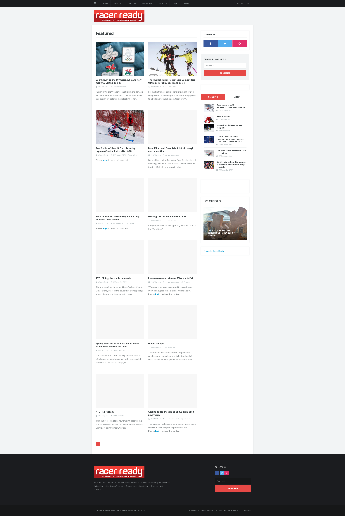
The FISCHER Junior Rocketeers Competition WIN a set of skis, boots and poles (172, 81)
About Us (117, 3)
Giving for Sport (157, 343)
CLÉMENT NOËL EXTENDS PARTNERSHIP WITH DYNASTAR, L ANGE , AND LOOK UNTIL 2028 (231, 139)
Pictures (222, 510)
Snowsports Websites (137, 510)
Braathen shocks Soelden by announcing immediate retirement (117, 218)
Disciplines (131, 3)
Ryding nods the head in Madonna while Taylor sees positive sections (117, 345)
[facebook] (234, 3)
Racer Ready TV (234, 510)
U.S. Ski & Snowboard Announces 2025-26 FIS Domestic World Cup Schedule (231, 164)
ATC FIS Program (105, 411)
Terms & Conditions (209, 510)
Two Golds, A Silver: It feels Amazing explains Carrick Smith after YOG (115, 150)
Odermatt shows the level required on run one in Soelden (230, 106)
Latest (237, 97)
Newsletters (147, 3)
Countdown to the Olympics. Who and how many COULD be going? (119, 81)
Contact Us (162, 3)
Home (105, 3)
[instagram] (242, 3)
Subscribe (225, 73)
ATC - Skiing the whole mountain (113, 278)
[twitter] (238, 3)
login (105, 160)
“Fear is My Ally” (223, 116)
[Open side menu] (95, 3)
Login (174, 3)
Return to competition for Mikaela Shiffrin (171, 278)
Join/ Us (186, 3)
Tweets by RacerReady (213, 251)
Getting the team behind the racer (167, 216)
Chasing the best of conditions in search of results (221, 233)
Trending (213, 97)
